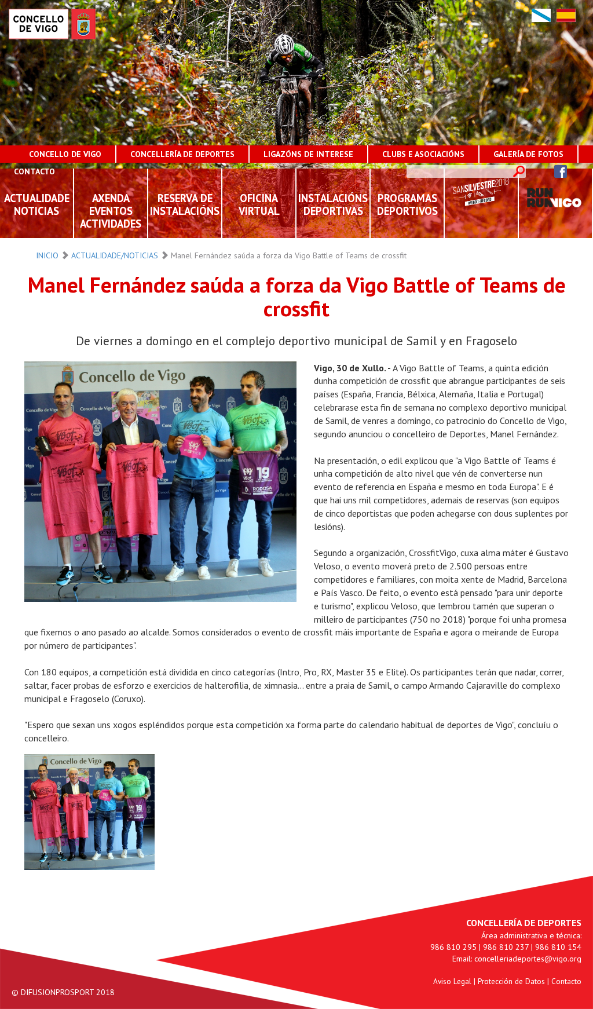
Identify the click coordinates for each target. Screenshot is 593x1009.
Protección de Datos (511, 981)
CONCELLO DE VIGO (65, 154)
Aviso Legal (452, 981)
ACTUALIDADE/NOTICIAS (114, 255)
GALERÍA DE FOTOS (528, 154)
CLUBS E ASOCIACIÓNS (423, 154)
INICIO (47, 255)
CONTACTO (34, 171)
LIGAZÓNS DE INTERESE (308, 154)
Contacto (566, 981)
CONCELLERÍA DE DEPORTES (182, 154)
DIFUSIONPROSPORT (57, 992)
